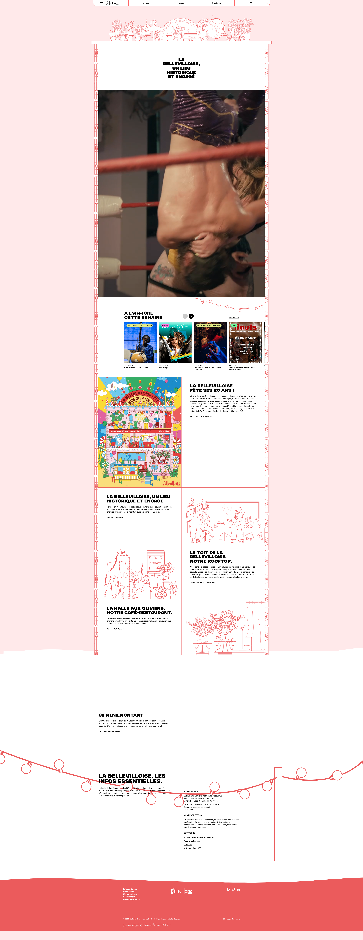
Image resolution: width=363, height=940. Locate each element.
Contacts (188, 844)
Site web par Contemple (231, 919)
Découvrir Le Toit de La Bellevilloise (202, 582)
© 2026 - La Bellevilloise (132, 919)
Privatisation (128, 892)
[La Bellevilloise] (112, 3)
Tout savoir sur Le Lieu (115, 517)
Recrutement (129, 897)
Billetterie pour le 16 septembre (201, 416)
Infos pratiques (130, 889)
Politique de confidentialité (163, 919)
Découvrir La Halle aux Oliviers (118, 629)
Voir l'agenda (234, 317)
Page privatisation (192, 841)
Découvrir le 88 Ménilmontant (109, 731)
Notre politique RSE (192, 848)
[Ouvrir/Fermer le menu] (102, 3)
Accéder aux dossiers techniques (199, 837)
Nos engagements (131, 899)
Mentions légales (131, 894)
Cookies (177, 919)
